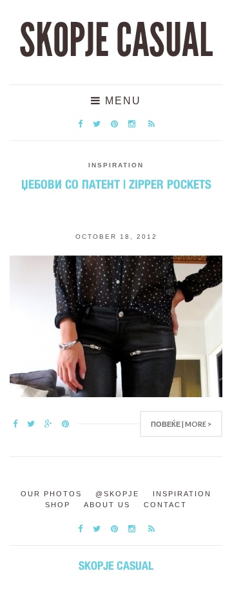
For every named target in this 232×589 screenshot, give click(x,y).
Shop (57, 505)
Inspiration (116, 165)
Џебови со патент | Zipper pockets (116, 184)
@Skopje (117, 494)
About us (107, 505)
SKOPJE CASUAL (116, 40)
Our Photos (51, 494)
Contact (165, 505)
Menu (121, 100)
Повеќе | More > (181, 424)
